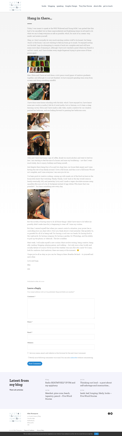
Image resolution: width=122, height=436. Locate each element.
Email (29, 332)
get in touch (108, 6)
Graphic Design (71, 6)
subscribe (73, 358)
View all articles (16, 390)
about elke (98, 6)
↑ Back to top (113, 430)
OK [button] (96, 434)
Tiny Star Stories (85, 6)
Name (30, 322)
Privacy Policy (40, 430)
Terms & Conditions (29, 430)
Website (30, 343)
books (44, 6)
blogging (51, 6)
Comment (31, 296)
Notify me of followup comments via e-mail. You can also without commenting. (61, 358)
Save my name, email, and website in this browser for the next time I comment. (58, 353)
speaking (60, 6)
